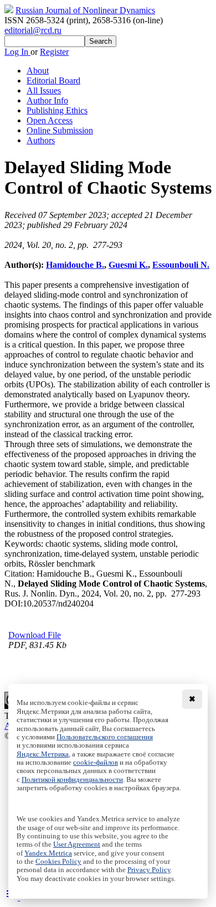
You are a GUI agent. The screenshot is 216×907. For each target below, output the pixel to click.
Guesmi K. (128, 264)
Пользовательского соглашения (104, 737)
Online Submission (60, 130)
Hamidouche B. (75, 264)
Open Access (50, 120)
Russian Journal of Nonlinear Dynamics (85, 10)
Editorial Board (53, 80)
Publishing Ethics (57, 110)
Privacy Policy (149, 870)
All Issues (44, 90)
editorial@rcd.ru (32, 30)
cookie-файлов (95, 762)
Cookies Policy (58, 861)
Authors (41, 140)
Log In (17, 51)
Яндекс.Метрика (43, 754)
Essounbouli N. (180, 264)
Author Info (47, 100)
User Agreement (76, 844)
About (38, 70)
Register (54, 51)
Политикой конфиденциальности (72, 780)
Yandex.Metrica (48, 853)
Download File (34, 635)
